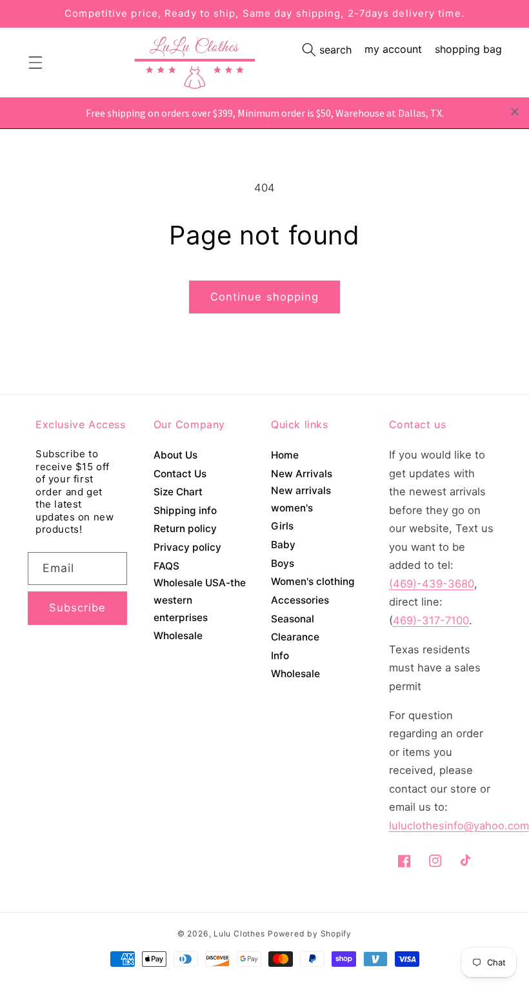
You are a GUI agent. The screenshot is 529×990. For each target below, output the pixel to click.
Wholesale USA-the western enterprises (200, 600)
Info (280, 655)
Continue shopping (264, 296)
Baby (283, 545)
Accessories (300, 600)
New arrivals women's (301, 499)
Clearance (295, 637)
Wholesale (178, 635)
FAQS (166, 566)
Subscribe (77, 607)
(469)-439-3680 (431, 583)
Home (285, 455)
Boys (282, 563)
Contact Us (180, 474)
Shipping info (185, 510)
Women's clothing (313, 581)
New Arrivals (301, 474)
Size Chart (178, 492)
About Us (175, 455)
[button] (327, 49)
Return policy (185, 528)
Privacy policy (187, 547)
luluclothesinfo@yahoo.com (459, 825)
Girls (282, 526)
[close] (514, 111)
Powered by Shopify (310, 933)
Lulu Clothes (239, 933)
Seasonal (292, 619)
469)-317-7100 (431, 620)
